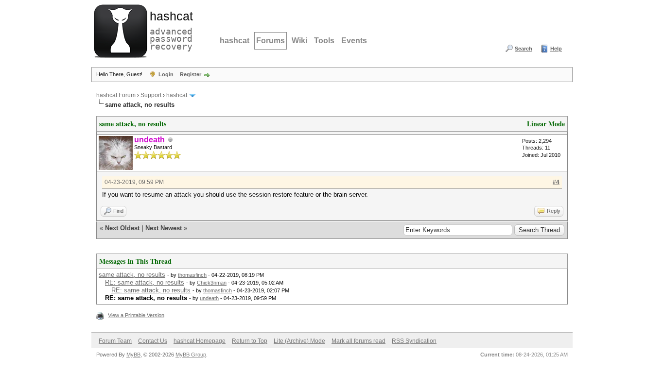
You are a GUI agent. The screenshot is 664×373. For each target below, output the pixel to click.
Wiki (299, 40)
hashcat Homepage (200, 341)
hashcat (234, 40)
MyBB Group (190, 354)
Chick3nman (212, 283)
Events (354, 40)
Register (190, 74)
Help (556, 48)
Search (523, 48)
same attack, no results (132, 274)
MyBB (133, 354)
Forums (270, 40)
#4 (556, 182)
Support (150, 95)
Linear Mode (546, 124)
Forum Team (115, 341)
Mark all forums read (358, 341)
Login (166, 74)
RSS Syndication (414, 341)
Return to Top (249, 341)
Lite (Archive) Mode (299, 341)
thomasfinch (192, 275)
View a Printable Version (136, 315)
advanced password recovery (169, 29)
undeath (209, 298)
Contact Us (152, 341)
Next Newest (163, 228)
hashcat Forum (116, 95)
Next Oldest (122, 228)
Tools (324, 40)
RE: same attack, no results (144, 282)
